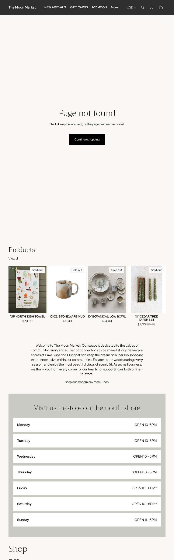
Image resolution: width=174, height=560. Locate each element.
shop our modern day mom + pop (87, 382)
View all (13, 258)
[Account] (151, 7)
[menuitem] (114, 7)
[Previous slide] (53, 289)
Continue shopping (87, 139)
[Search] (142, 7)
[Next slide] (81, 289)
